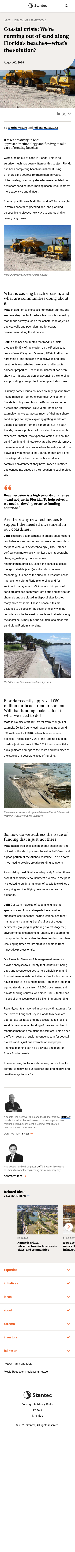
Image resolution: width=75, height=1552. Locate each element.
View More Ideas (15, 1195)
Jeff (39, 1166)
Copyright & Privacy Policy (37, 1404)
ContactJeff (13, 1176)
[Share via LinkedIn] (58, 114)
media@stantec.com (37, 1371)
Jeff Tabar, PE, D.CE (45, 127)
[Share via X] (64, 114)
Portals (37, 1410)
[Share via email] (69, 114)
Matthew (65, 1117)
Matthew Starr (17, 127)
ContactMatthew (16, 1133)
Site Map (37, 1415)
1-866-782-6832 (22, 1364)
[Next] (69, 1227)
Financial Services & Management (30, 959)
